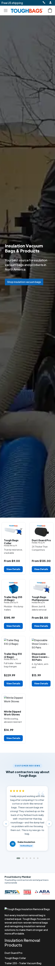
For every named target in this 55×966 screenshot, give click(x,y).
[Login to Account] (50, 2)
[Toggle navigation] (6, 10)
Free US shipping (12, 3)
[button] (49, 10)
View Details (13, 569)
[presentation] (6, 823)
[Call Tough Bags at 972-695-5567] (44, 2)
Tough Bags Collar (15, 958)
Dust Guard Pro (13, 952)
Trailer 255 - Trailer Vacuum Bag (23, 963)
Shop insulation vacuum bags (24, 281)
